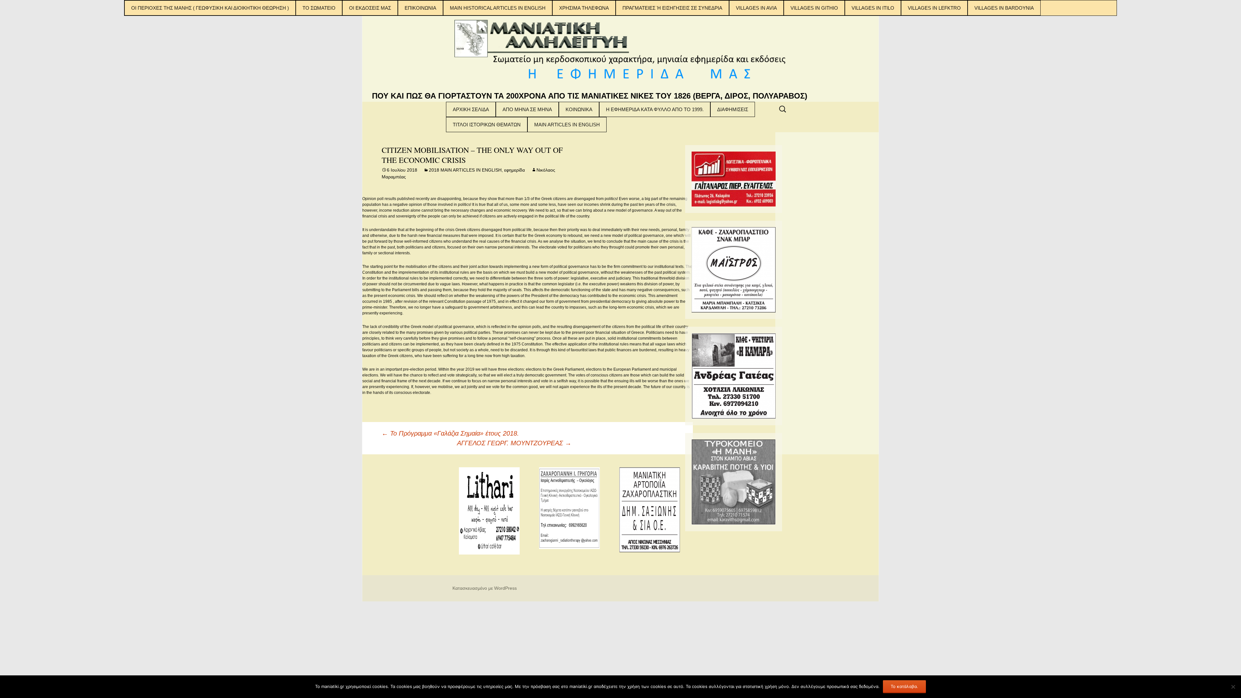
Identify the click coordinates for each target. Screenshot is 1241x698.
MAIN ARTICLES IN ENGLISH (567, 124)
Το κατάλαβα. (904, 686)
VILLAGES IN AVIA (756, 8)
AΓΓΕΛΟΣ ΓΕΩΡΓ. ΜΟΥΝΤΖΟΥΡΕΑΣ (514, 443)
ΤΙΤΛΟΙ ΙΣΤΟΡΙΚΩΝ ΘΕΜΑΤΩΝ (487, 124)
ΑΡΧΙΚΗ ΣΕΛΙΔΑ (471, 109)
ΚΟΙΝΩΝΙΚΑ (579, 109)
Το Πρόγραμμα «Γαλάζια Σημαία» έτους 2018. (450, 433)
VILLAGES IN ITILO (873, 8)
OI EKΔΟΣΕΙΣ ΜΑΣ (370, 8)
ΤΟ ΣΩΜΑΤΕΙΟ (318, 8)
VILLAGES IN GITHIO (814, 8)
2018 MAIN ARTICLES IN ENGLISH (465, 170)
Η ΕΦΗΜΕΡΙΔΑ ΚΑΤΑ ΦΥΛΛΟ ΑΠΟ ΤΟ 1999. (655, 109)
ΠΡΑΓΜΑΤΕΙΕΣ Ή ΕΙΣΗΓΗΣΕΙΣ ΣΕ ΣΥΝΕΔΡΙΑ (672, 8)
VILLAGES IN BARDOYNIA (1004, 8)
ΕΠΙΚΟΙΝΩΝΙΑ (420, 8)
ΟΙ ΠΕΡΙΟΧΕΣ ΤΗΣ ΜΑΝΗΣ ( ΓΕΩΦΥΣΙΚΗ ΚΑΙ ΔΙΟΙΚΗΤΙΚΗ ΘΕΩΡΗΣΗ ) (210, 8)
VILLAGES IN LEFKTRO (934, 8)
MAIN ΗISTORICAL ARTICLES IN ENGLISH (498, 8)
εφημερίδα (514, 170)
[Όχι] (1233, 686)
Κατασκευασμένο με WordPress (484, 588)
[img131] (734, 178)
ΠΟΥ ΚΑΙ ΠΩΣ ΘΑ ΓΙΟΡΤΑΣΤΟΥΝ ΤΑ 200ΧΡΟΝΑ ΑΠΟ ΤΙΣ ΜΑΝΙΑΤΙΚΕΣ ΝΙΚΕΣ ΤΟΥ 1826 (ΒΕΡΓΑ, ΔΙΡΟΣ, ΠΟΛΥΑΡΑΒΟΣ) (589, 95)
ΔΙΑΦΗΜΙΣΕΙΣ (732, 109)
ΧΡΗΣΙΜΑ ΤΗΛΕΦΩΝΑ (584, 8)
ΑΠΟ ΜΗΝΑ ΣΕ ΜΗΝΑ (527, 109)
